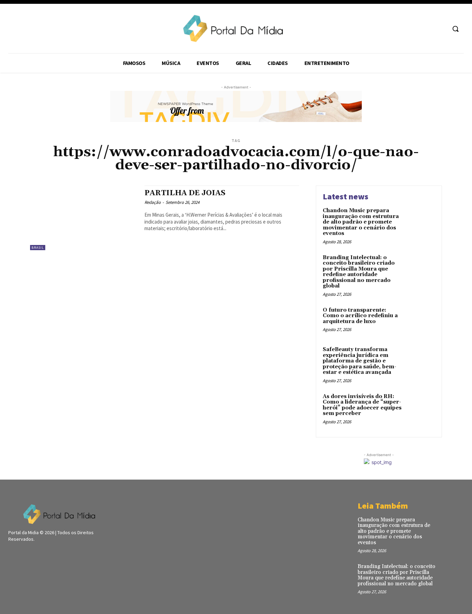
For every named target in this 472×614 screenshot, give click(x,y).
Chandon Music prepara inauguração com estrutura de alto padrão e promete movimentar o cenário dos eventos (361, 222)
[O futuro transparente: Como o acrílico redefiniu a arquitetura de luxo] (420, 321)
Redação (152, 202)
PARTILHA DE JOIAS (185, 193)
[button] (455, 28)
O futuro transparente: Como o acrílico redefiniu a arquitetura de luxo (360, 316)
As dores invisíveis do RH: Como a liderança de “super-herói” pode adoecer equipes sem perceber (362, 405)
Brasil (37, 247)
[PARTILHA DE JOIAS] (84, 218)
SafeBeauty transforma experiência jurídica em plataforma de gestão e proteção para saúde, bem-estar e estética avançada (359, 361)
